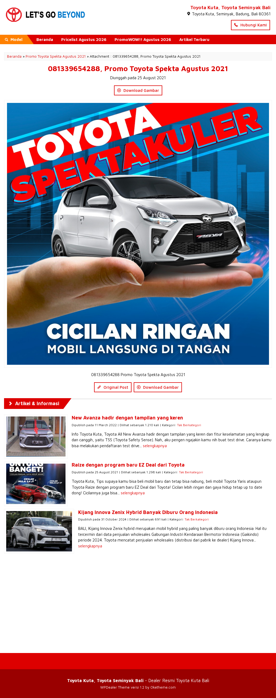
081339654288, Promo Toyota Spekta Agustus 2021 (138, 68)
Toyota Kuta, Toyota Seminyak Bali (230, 7)
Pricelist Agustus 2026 (83, 39)
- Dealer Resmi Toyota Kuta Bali (138, 680)
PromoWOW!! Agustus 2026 (143, 39)
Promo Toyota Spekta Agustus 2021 (56, 56)
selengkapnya (155, 445)
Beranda (44, 39)
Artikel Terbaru (194, 39)
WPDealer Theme (115, 687)
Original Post (115, 387)
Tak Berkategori (189, 425)
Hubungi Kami (253, 25)
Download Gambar (140, 90)
